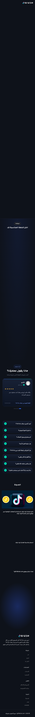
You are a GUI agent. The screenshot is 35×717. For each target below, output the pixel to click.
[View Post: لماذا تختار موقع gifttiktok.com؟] (17, 559)
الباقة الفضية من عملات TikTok (22, 403)
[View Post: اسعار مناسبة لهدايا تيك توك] (17, 530)
